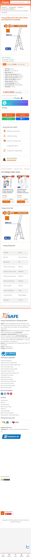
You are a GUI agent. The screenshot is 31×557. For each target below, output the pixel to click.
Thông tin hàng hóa (6, 360)
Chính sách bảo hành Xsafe (8, 381)
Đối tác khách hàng (6, 387)
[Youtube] (11, 394)
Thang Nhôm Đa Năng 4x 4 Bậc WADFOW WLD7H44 (8, 191)
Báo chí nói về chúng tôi (7, 413)
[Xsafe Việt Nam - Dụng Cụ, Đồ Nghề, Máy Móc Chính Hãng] (5, 2)
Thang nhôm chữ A (18, 168)
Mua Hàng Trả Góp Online (8, 385)
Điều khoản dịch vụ (6, 377)
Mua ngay (6, 201)
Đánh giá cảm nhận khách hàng (10, 415)
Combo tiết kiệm (5, 411)
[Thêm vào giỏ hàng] (12, 201)
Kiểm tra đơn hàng (6, 406)
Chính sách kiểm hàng (7, 367)
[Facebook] (2, 394)
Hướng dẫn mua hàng (7, 375)
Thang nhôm (27, 168)
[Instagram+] (8, 394)
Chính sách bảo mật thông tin (9, 362)
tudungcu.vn (7, 341)
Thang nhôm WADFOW (6, 168)
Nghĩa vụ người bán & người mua (10, 373)
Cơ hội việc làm (5, 404)
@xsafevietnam (5, 476)
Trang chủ (4, 7)
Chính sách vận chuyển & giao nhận (10, 364)
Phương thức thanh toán (7, 371)
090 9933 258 (9, 348)
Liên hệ (3, 402)
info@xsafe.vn (8, 346)
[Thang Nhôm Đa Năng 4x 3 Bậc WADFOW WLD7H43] (23, 181)
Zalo (23, 118)
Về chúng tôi (4, 400)
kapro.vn (14, 341)
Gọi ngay (9, 118)
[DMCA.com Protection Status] (5, 479)
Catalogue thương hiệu (7, 379)
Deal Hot (3, 408)
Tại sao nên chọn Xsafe (7, 383)
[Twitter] (5, 394)
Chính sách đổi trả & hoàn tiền (9, 369)
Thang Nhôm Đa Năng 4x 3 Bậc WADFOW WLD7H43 (22, 191)
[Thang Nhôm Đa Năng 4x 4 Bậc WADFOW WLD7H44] (8, 181)
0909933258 (11, 160)
